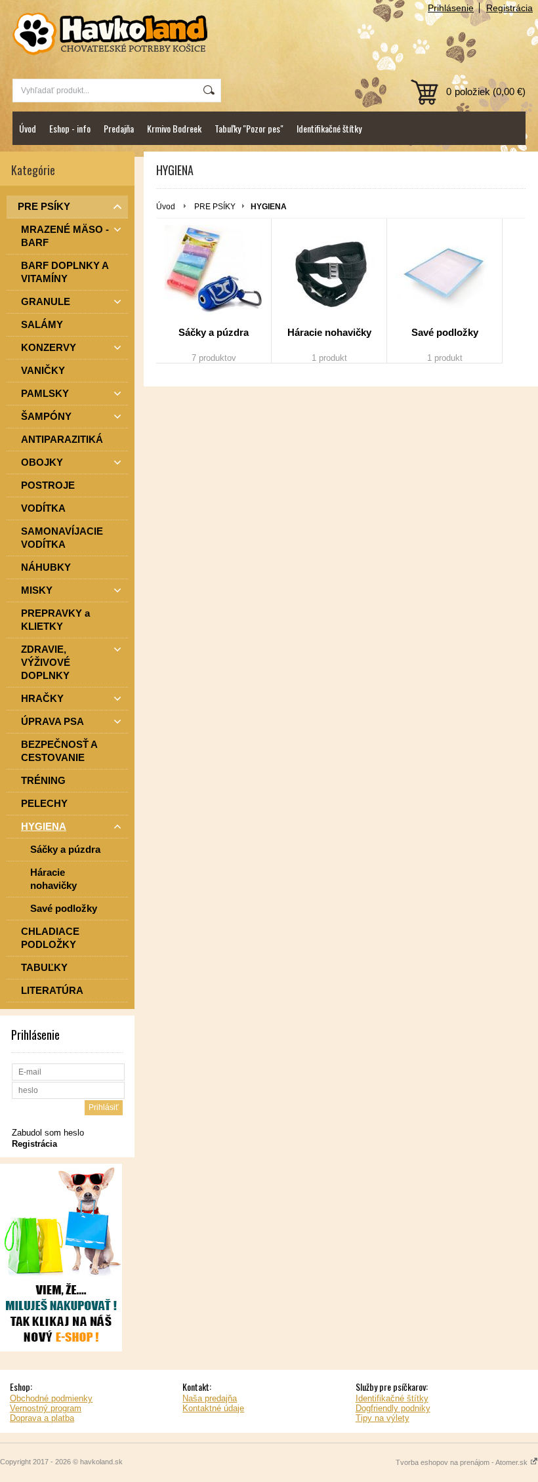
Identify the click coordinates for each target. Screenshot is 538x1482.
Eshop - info (70, 128)
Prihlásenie (451, 8)
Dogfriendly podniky (393, 1408)
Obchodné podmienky (51, 1398)
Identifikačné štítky (329, 128)
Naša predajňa (209, 1398)
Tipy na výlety (382, 1418)
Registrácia (509, 8)
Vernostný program (45, 1408)
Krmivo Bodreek (174, 128)
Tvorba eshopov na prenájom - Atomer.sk (462, 1462)
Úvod (27, 128)
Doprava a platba (42, 1418)
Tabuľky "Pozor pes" (249, 128)
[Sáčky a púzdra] (213, 274)
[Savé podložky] (444, 274)
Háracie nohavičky (329, 332)
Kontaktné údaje (213, 1408)
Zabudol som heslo (48, 1133)
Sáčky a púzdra (213, 332)
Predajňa (119, 128)
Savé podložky (444, 332)
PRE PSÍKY (215, 206)
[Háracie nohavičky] (329, 274)
